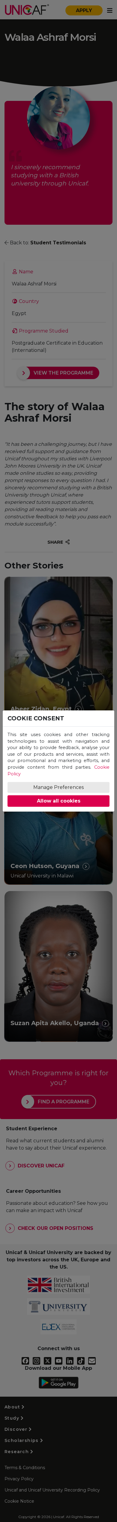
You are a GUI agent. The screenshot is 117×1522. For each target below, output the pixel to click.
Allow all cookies (58, 801)
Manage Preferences (58, 787)
